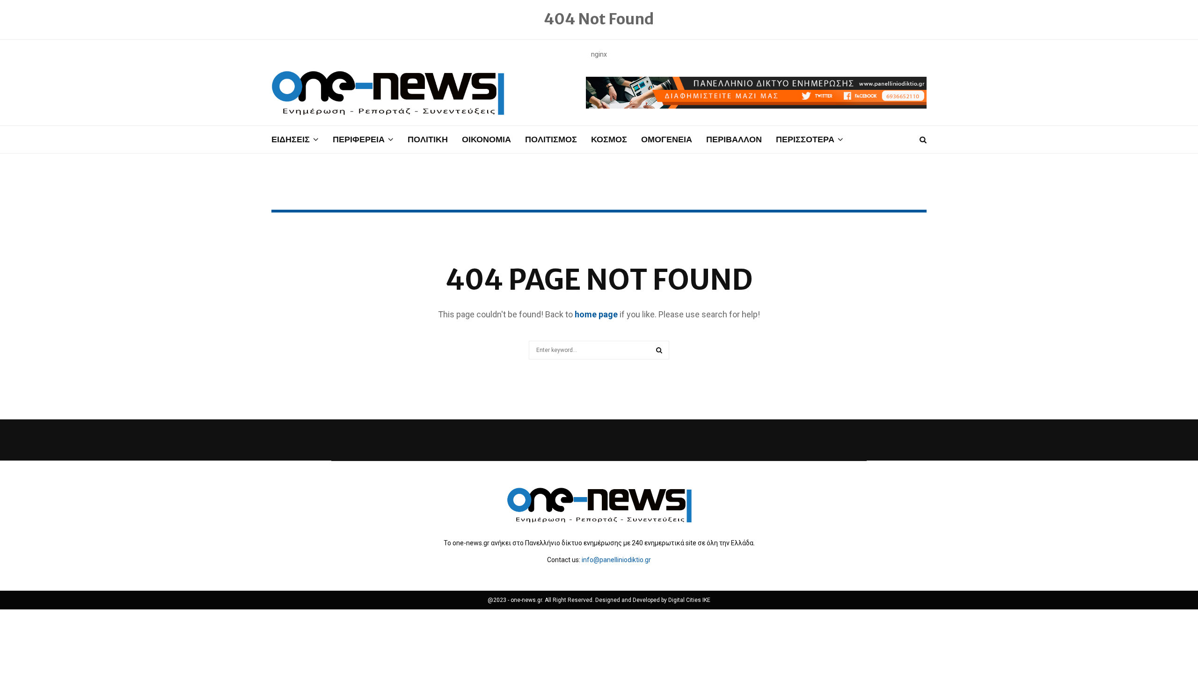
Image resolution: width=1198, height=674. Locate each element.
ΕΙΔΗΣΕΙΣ (290, 139)
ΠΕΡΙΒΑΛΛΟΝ (734, 139)
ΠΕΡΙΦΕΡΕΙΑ (359, 139)
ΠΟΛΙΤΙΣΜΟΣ (551, 139)
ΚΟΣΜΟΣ (609, 139)
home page (596, 314)
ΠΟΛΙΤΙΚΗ (428, 139)
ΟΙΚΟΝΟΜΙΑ (486, 139)
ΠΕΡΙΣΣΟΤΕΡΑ (805, 139)
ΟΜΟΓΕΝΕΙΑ (666, 139)
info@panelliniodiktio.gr (616, 560)
